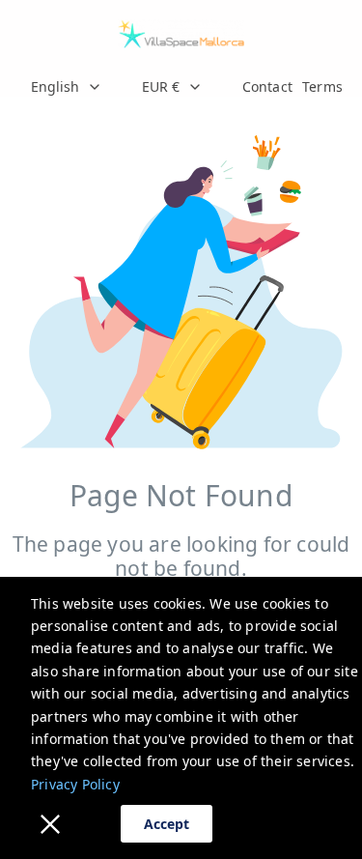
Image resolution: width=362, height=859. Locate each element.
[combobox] (70, 87)
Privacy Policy (75, 784)
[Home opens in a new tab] (180, 33)
